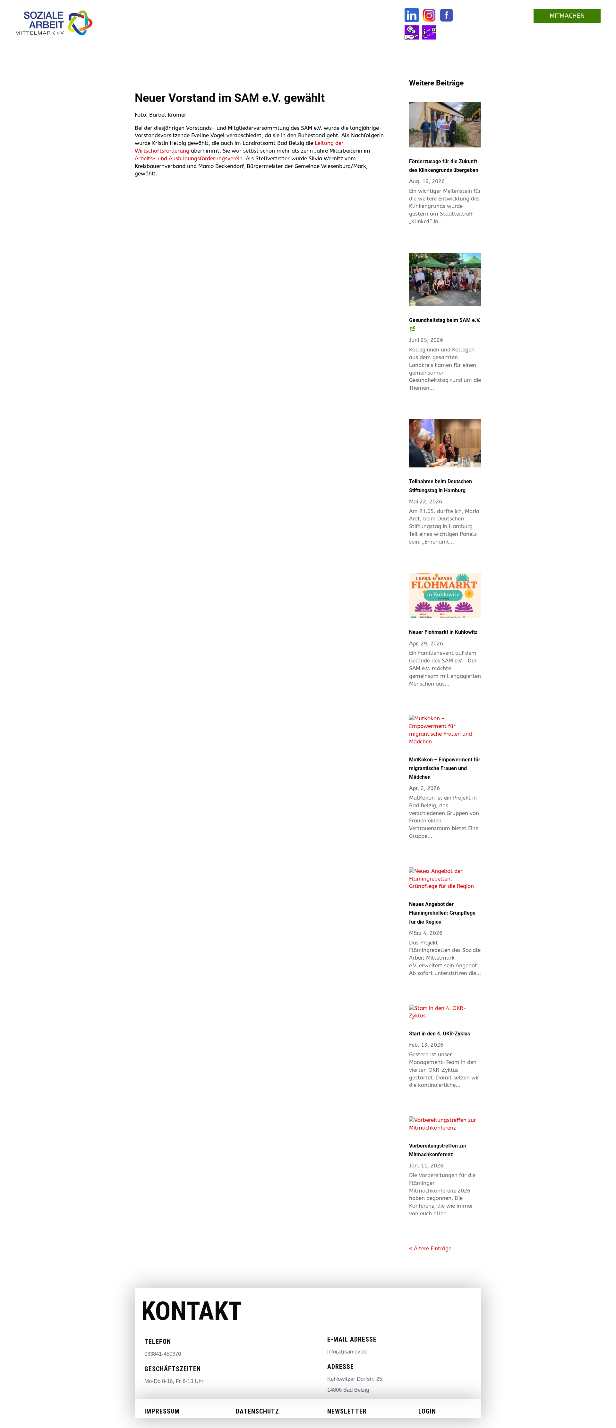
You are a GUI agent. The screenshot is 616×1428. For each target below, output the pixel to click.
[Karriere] (429, 32)
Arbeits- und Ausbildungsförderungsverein (189, 158)
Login (427, 1411)
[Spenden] (412, 32)
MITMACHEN (567, 15)
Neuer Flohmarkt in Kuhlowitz (443, 632)
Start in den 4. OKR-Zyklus (439, 1034)
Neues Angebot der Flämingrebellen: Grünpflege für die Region (442, 913)
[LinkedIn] (412, 15)
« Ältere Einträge (430, 1248)
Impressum (162, 1411)
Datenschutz (257, 1411)
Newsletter (347, 1411)
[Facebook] (446, 15)
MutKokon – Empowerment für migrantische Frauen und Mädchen (444, 768)
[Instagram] (429, 15)
